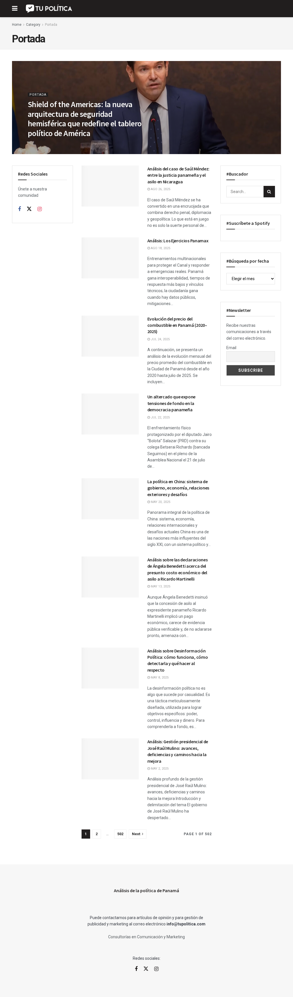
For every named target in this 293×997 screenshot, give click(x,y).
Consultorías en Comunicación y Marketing (146, 937)
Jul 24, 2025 (160, 339)
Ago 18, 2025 (160, 248)
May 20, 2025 (160, 502)
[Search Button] (269, 191)
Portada (51, 25)
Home (16, 25)
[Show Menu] (14, 8)
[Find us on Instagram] (39, 209)
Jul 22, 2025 (160, 417)
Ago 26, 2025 (160, 189)
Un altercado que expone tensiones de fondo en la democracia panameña (171, 403)
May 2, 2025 (159, 768)
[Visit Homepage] (49, 8)
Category (33, 25)
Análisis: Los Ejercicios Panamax (178, 240)
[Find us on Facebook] (19, 209)
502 (120, 834)
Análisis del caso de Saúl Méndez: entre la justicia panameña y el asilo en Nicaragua (178, 175)
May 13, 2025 (160, 586)
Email (231, 347)
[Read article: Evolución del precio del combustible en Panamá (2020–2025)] (110, 336)
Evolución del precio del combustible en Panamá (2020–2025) (177, 325)
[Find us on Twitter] (29, 209)
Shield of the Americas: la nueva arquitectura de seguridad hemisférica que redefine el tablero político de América (84, 118)
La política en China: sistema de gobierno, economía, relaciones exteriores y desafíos (178, 488)
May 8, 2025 (159, 677)
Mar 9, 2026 (39, 145)
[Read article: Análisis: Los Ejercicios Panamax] (110, 257)
